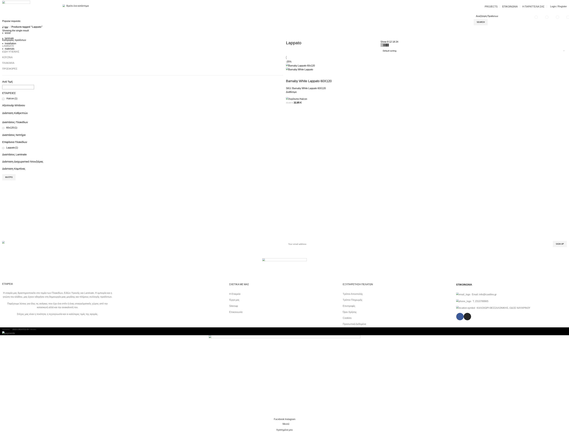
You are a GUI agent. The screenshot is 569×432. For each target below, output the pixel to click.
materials (9, 49)
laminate (9, 38)
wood (8, 33)
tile (6, 27)
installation (10, 43)
